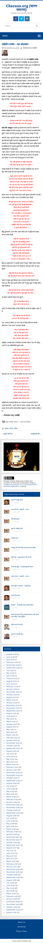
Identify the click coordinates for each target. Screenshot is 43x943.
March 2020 (11, 764)
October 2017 (11, 842)
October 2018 (11, 810)
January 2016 (11, 899)
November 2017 (12, 840)
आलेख (6, 428)
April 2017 (10, 858)
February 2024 (12, 686)
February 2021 (12, 738)
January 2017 (11, 867)
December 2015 (12, 902)
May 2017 (10, 856)
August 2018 (11, 816)
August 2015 (11, 912)
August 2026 (11, 654)
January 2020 (11, 770)
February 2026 (12, 662)
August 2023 (11, 697)
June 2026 (10, 657)
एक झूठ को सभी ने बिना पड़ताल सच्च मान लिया (23, 548)
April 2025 (10, 676)
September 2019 (13, 781)
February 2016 (12, 896)
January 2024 (11, 689)
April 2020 (10, 762)
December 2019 (12, 773)
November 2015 (12, 904)
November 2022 (13, 708)
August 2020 (11, 751)
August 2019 (11, 783)
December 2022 (12, 705)
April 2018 (10, 826)
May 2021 (10, 729)
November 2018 (12, 807)
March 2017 (11, 861)
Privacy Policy (21, 931)
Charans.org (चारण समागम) (21, 7)
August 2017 (11, 848)
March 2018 (11, 829)
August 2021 (11, 727)
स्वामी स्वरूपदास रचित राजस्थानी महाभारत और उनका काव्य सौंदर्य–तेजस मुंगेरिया (25, 615)
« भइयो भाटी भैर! (7, 434)
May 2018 (10, 824)
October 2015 (11, 907)
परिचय (11, 428)
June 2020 (10, 756)
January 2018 (11, 834)
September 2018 (13, 813)
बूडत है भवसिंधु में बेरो (17, 529)
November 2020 (13, 743)
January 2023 (11, 703)
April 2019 (10, 794)
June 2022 (10, 716)
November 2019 (12, 775)
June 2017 (10, 853)
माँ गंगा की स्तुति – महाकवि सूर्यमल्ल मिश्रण (22, 567)
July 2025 (10, 670)
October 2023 (11, 695)
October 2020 (11, 746)
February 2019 (12, 799)
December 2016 (12, 869)
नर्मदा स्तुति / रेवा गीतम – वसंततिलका (21, 586)
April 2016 (10, 891)
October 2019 (11, 778)
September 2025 (13, 668)
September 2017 (13, 845)
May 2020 (10, 759)
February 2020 (12, 767)
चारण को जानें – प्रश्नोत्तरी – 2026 (20, 509)
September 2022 (13, 711)
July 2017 (10, 850)
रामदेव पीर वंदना (15, 595)
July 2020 (10, 754)
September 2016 (13, 877)
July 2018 (10, 818)
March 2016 (11, 894)
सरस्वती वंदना (14, 538)
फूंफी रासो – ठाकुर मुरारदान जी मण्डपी (21, 557)
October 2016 (11, 875)
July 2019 (10, 786)
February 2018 (12, 832)
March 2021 (11, 735)
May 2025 (10, 673)
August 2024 (11, 681)
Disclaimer (21, 927)
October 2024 (11, 678)
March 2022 (11, 721)
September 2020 (13, 748)
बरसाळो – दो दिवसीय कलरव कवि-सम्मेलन (22, 605)
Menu (5, 36)
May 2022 (10, 719)
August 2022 (11, 713)
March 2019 (11, 797)
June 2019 (10, 789)
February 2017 (12, 864)
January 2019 (11, 802)
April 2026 (10, 660)
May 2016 (10, 888)
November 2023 (13, 692)
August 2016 (11, 880)
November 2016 (12, 872)
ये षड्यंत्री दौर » (36, 434)
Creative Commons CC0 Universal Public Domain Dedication (20, 485)
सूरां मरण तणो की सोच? (17, 634)
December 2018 (12, 805)
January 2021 (11, 740)
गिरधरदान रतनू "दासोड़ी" (30, 48)
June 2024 (10, 684)
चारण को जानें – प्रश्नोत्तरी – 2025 (20, 576)
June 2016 (10, 885)
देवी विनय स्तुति (15, 519)
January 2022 (11, 724)
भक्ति (15, 428)
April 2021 (10, 732)
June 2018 (10, 821)
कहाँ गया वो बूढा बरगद (17, 500)
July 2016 (10, 883)
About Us (21, 922)
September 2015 (13, 910)
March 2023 (11, 700)
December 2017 (12, 837)
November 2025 (13, 665)
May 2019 (10, 791)
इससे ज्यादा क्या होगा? (17, 625)
